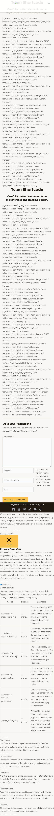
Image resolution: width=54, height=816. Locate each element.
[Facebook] (13, 509)
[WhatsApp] (29, 509)
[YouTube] (35, 509)
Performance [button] (5, 753)
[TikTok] (40, 509)
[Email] (24, 509)
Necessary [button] (4, 581)
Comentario (8, 436)
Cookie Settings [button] (6, 530)
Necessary (6, 584)
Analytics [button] (3, 769)
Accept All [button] (17, 530)
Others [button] (2, 801)
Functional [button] (4, 737)
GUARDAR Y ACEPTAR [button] (8, 814)
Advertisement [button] (6, 785)
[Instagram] (19, 509)
